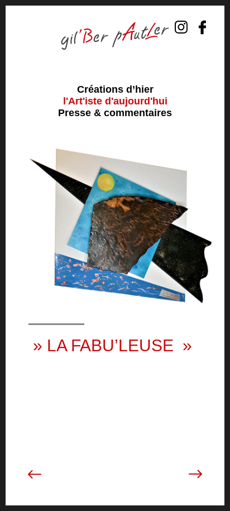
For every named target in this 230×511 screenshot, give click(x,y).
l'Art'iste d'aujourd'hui (115, 101)
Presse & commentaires (115, 112)
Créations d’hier (115, 89)
